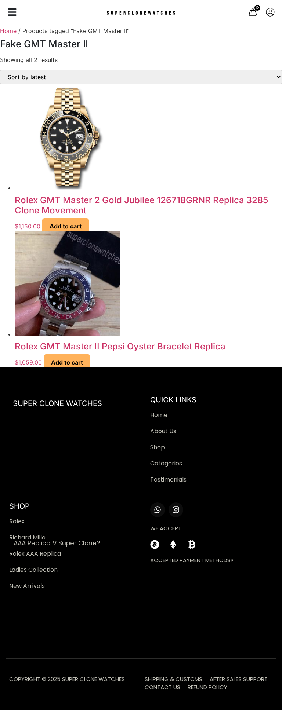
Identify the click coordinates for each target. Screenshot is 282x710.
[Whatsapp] (157, 509)
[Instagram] (176, 509)
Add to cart (66, 226)
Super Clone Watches (57, 403)
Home (8, 30)
